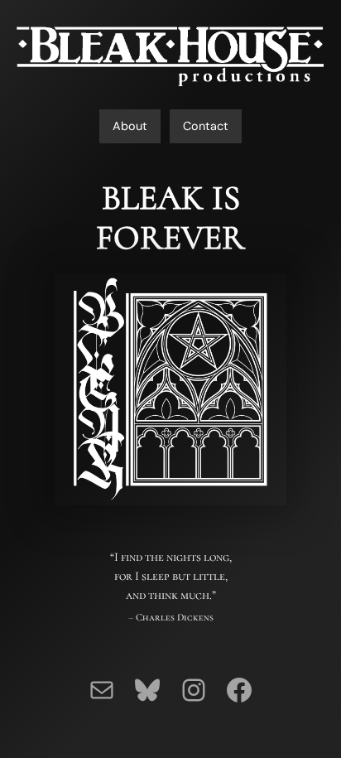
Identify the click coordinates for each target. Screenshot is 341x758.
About (130, 125)
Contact (205, 125)
